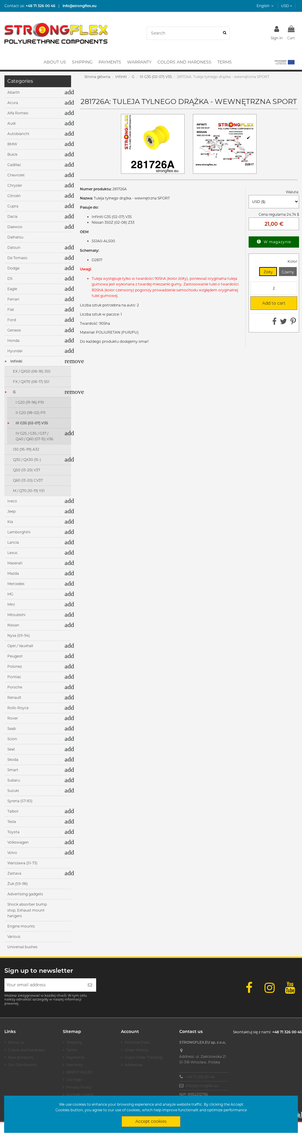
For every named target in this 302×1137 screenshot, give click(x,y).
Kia (10, 521)
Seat (11, 749)
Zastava (14, 873)
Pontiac (14, 677)
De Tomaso (17, 258)
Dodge (13, 268)
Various (13, 936)
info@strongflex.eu (202, 1086)
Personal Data (137, 1042)
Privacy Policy (78, 1087)
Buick (12, 154)
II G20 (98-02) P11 (30, 412)
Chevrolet (16, 175)
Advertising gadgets (25, 894)
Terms (71, 1050)
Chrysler (14, 185)
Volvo (12, 852)
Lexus (12, 552)
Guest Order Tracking (143, 1057)
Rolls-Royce (18, 708)
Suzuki (13, 790)
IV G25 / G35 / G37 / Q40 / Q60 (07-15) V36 (34, 436)
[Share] (274, 323)
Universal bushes (22, 947)
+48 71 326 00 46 (200, 1077)
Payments (75, 1057)
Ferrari (13, 299)
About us (16, 1042)
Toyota (13, 832)
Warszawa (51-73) (22, 863)
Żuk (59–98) (17, 883)
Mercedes (15, 584)
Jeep (11, 511)
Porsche (14, 687)
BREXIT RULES (79, 1072)
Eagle (12, 289)
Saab (11, 728)
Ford (11, 320)
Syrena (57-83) (19, 801)
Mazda (13, 573)
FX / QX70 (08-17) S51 (31, 381)
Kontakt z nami (79, 1094)
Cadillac (14, 165)
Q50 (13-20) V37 (26, 470)
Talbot (13, 811)
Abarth (13, 92)
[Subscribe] (90, 985)
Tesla (11, 821)
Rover (12, 718)
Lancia (13, 542)
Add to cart (270, 303)
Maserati (14, 563)
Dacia (12, 216)
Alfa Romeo (17, 113)
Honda (13, 340)
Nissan (13, 625)
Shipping (74, 1042)
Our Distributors (22, 1065)
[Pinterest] (293, 323)
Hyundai (14, 351)
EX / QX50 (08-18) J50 (31, 371)
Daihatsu (15, 237)
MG (10, 594)
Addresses (133, 1065)
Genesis (14, 330)
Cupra (12, 206)
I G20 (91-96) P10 (30, 402)
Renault (14, 697)
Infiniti (16, 361)
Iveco (12, 501)
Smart (12, 770)
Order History (136, 1050)
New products (20, 1057)
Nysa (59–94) (18, 635)
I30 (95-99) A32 (26, 449)
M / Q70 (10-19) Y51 (29, 490)
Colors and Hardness (26, 1050)
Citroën (14, 196)
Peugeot (15, 656)
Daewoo (14, 227)
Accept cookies (151, 1121)
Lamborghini (18, 532)
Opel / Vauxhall (20, 646)
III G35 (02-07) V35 (32, 423)
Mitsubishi (16, 615)
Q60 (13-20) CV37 (28, 480)
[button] (284, 62)
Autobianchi (18, 133)
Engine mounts (21, 926)
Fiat (10, 309)
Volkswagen (18, 842)
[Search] (224, 33)
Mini (11, 604)
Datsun (13, 247)
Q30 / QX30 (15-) (27, 459)
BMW (12, 144)
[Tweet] (283, 323)
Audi (11, 123)
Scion (12, 739)
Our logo (74, 1079)
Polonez (14, 666)
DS (9, 278)
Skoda (12, 759)
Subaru (13, 780)
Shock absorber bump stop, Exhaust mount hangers (27, 910)
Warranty (74, 1065)
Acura (12, 102)
